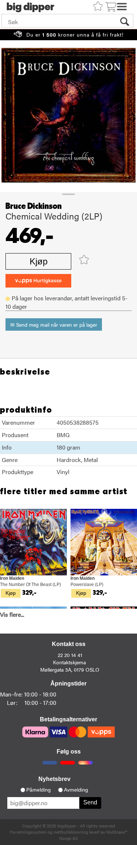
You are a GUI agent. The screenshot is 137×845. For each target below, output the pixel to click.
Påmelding (38, 790)
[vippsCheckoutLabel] (38, 281)
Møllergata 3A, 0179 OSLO (69, 669)
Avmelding (76, 790)
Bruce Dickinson (33, 206)
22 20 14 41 (70, 654)
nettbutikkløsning (71, 832)
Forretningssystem (28, 832)
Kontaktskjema (69, 662)
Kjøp (38, 261)
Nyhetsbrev (54, 779)
